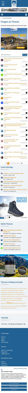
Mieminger (13, 296)
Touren (3, 338)
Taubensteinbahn (4, 306)
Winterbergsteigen (4, 308)
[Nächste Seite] (22, 163)
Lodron (23, 294)
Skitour (10, 302)
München (17, 296)
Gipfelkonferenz (5, 353)
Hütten (3, 340)
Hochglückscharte (10, 292)
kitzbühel (21, 292)
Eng (10, 288)
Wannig (20, 306)
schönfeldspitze (18, 300)
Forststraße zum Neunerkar (17, 288)
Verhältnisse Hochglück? (9, 235)
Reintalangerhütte (4, 298)
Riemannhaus (11, 298)
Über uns (3, 337)
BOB (8, 288)
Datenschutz (4, 365)
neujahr (21, 296)
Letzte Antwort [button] (7, 54)
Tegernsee (10, 306)
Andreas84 (5, 175)
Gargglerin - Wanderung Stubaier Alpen (13, 173)
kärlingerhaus (8, 294)
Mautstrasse (3, 296)
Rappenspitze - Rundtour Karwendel (12, 185)
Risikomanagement (18, 298)
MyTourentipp (4, 342)
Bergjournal (4, 352)
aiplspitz (5, 288)
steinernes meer (23, 303)
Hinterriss (17, 290)
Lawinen (13, 294)
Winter (24, 306)
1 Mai (2, 288)
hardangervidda (11, 290)
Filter (25, 54)
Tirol (14, 306)
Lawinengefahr (18, 294)
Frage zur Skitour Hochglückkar (11, 240)
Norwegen (25, 296)
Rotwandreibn (4, 300)
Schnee (8, 300)
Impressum (4, 363)
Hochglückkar (3, 292)
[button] (2, 14)
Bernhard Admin (6, 183)
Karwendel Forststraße (9, 244)
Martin (4, 179)
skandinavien (3, 303)
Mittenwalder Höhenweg (9, 177)
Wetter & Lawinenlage (7, 350)
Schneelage (12, 300)
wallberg (16, 306)
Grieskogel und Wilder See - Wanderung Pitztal (15, 189)
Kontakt (3, 361)
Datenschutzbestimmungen (20, 368)
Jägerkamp (17, 292)
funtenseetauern (4, 290)
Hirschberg (21, 290)
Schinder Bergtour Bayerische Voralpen (13, 181)
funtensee (25, 288)
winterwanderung (12, 308)
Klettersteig (3, 294)
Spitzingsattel (16, 303)
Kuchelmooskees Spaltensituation (12, 248)
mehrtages (8, 296)
